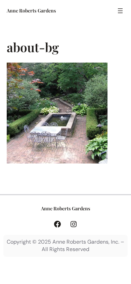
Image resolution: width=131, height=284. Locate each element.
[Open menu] (120, 11)
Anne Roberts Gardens (31, 10)
